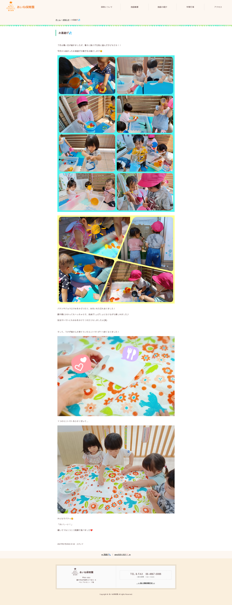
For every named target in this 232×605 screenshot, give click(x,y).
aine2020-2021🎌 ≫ (122, 554)
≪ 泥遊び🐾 (106, 554)
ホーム (58, 20)
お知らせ (66, 20)
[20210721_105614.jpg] (116, 512)
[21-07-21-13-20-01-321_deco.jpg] (116, 302)
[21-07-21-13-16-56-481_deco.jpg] (116, 211)
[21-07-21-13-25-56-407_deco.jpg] (116, 415)
